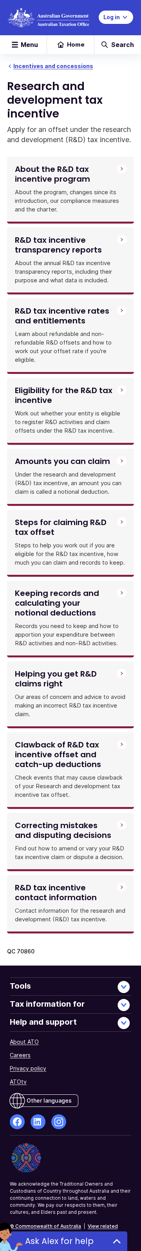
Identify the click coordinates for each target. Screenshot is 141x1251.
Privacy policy (28, 1068)
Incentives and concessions (53, 66)
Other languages (49, 1100)
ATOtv (18, 1081)
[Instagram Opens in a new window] (58, 1121)
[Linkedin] (38, 1121)
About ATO (24, 1041)
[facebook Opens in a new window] (17, 1121)
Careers (20, 1055)
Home (76, 44)
